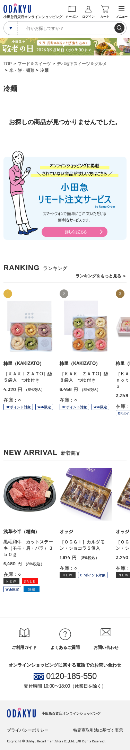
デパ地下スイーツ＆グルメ (82, 63)
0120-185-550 (71, 676)
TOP (7, 63)
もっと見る (101, 275)
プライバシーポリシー (28, 730)
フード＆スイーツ (34, 63)
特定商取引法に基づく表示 (98, 730)
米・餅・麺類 (21, 70)
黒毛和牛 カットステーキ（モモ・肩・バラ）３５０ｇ (28, 548)
